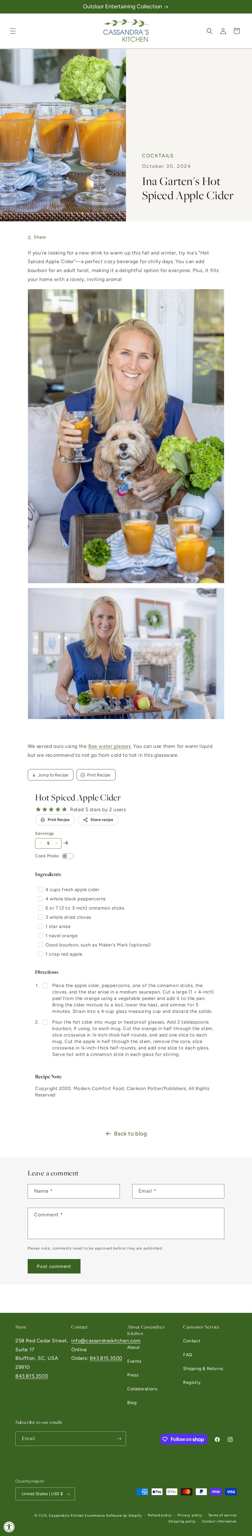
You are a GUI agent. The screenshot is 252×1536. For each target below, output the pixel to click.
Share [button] (40, 237)
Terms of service (222, 1515)
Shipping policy (182, 1521)
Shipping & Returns (203, 1368)
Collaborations (142, 1389)
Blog (131, 1402)
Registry (192, 1382)
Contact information (219, 1521)
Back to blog (130, 1133)
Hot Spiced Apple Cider (77, 798)
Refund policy (159, 1515)
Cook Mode (47, 856)
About (133, 1347)
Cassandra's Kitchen (66, 1516)
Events (134, 1361)
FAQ (187, 1354)
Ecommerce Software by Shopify (113, 1516)
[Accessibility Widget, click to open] (9, 1527)
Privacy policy (190, 1515)
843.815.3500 (31, 1376)
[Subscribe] (119, 1438)
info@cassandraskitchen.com (106, 1341)
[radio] (38, 809)
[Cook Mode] (68, 856)
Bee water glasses (109, 746)
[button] (13, 31)
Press (133, 1375)
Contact (191, 1341)
